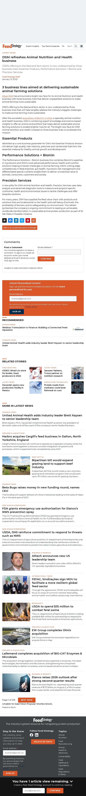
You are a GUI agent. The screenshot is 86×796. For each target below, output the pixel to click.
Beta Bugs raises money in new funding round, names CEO (41, 489)
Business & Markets (41, 553)
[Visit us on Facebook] (31, 735)
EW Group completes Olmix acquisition (51, 632)
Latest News (9, 53)
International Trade (42, 576)
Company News (9, 340)
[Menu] (81, 46)
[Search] (75, 46)
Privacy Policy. (31, 307)
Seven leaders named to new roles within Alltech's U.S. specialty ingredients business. (56, 564)
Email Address (45, 247)
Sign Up (16, 312)
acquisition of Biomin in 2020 (37, 118)
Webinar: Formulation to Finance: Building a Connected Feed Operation (34, 328)
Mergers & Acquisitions (13, 433)
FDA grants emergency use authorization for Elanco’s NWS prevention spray (40, 510)
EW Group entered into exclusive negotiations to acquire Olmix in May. (55, 638)
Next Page (26, 700)
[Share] (10, 220)
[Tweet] (22, 220)
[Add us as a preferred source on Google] (33, 220)
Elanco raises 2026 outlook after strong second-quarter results (54, 679)
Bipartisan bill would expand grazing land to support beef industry (52, 464)
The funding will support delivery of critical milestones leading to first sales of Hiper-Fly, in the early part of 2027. (43, 496)
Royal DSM (7, 96)
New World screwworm (14, 505)
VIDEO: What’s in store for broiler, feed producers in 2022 (14, 373)
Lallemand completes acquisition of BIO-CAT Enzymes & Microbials (42, 655)
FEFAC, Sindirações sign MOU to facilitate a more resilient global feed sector (54, 583)
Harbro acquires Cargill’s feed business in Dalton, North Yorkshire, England (41, 438)
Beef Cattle (38, 457)
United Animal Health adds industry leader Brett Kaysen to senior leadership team (43, 344)
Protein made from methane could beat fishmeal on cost (55, 388)
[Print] (4, 220)
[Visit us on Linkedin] (36, 735)
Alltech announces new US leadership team (51, 557)
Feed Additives (9, 368)
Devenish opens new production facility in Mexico (13, 388)
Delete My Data (43, 742)
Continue (55, 791)
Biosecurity (37, 603)
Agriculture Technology (56, 382)
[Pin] (28, 220)
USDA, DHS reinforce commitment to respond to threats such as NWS (42, 534)
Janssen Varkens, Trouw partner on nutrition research (53, 373)
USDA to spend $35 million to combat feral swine (52, 608)
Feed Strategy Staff (11, 77)
